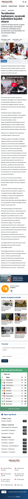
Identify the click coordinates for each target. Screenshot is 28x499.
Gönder (4, 360)
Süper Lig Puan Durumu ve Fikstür (5, 480)
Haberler (3, 10)
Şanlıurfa (4, 6)
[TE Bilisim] (5, 288)
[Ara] (23, 2)
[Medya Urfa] (7, 2)
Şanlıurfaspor (13, 6)
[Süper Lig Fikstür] (26, 414)
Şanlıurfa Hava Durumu (19, 469)
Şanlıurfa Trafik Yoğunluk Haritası (19, 474)
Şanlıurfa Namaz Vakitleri (6, 474)
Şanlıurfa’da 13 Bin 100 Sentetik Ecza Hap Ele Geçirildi (20, 336)
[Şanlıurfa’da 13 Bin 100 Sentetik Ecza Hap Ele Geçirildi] (21, 330)
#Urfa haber (4, 35)
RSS (4, 491)
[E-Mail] (11, 291)
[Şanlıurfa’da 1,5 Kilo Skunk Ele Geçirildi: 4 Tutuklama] (7, 317)
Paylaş (4, 61)
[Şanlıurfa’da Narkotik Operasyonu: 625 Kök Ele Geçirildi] (21, 303)
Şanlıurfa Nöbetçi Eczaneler (6, 469)
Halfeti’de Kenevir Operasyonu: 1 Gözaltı (6, 309)
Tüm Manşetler (20, 479)
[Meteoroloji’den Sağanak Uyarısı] (7, 330)
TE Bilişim (18, 496)
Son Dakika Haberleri (8, 485)
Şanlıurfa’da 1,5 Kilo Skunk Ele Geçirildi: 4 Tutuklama (7, 323)
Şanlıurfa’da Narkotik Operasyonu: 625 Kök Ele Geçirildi (21, 309)
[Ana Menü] (25, 2)
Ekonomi (21, 6)
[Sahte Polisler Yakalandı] (21, 317)
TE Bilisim (13, 287)
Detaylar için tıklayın (14, 408)
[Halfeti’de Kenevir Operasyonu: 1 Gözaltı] (7, 303)
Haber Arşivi (20, 485)
